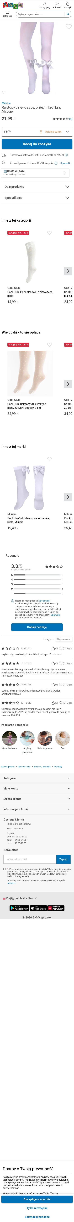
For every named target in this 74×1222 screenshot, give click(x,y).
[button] (37, 1217)
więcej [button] (10, 883)
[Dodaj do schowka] (68, 26)
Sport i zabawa (9, 748)
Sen (63, 748)
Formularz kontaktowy (19, 823)
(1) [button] (56, 684)
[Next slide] (68, 271)
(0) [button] (56, 648)
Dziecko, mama (45, 748)
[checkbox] (4, 869)
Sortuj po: (48, 639)
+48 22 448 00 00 (15, 828)
